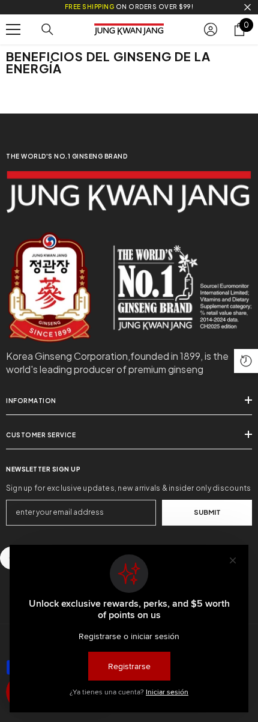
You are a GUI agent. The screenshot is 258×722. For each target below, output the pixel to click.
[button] (246, 361)
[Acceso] (210, 29)
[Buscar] (47, 29)
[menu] (13, 29)
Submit (207, 512)
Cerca (247, 7)
